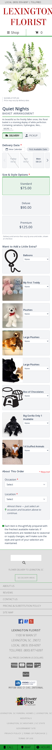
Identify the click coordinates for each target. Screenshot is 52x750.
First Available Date (38, 149)
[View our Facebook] (20, 622)
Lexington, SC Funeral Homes (17, 713)
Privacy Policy (13, 733)
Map (27, 747)
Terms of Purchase (34, 733)
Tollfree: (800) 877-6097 (26, 650)
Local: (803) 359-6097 (26, 645)
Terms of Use (26, 738)
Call (9, 747)
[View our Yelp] (31, 622)
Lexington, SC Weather (20, 723)
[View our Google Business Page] (26, 622)
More (6, 128)
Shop (15, 32)
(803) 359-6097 (21, 2)
